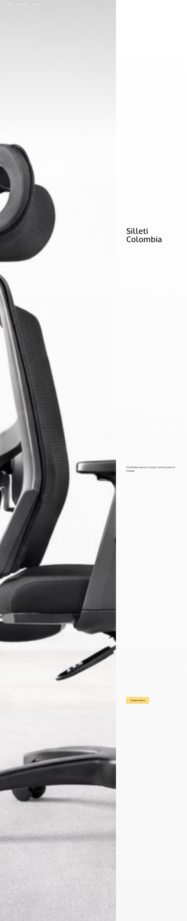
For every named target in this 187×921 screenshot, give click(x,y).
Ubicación (22, 4)
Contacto (37, 4)
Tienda (9, 4)
